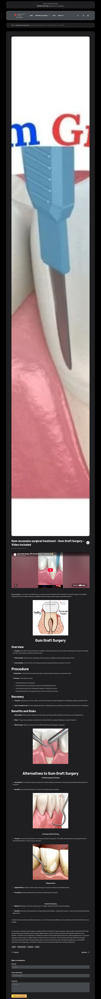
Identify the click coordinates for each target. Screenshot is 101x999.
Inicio (12, 25)
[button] (77, 15)
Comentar (14, 981)
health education (22, 947)
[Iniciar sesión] (83, 15)
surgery (37, 947)
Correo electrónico (17, 972)
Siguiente (84, 952)
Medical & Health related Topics (22, 25)
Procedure (30, 947)
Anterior (16, 952)
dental (13, 947)
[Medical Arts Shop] (18, 15)
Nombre (14, 964)
